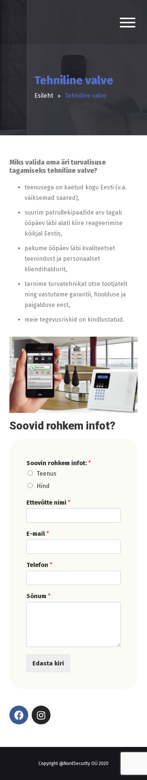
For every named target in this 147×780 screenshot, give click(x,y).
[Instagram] (41, 715)
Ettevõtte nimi (48, 502)
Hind (43, 486)
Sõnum (38, 596)
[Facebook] (18, 715)
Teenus (47, 473)
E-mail (37, 533)
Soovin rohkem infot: (58, 463)
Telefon (39, 564)
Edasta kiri (48, 663)
